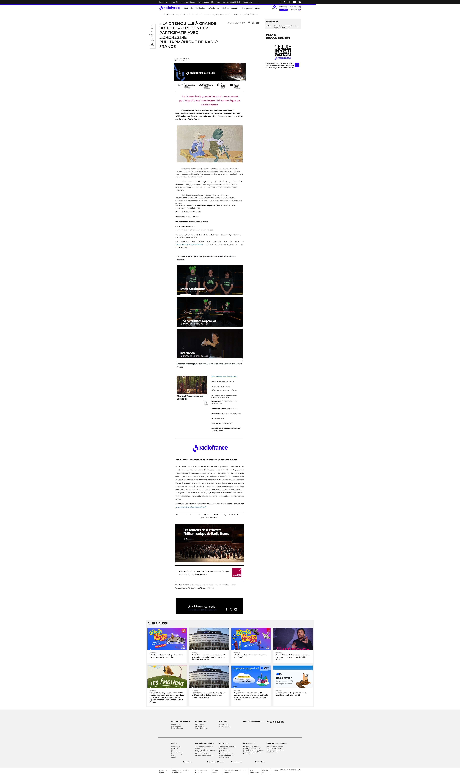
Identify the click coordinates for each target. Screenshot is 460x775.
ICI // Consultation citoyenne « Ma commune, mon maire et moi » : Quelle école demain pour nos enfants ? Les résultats (251, 696)
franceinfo (174, 2)
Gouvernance (224, 750)
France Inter (163, 2)
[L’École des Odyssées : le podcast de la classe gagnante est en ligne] (167, 638)
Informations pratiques (276, 743)
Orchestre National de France (204, 747)
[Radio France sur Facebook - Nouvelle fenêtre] (280, 2)
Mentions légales (163, 771)
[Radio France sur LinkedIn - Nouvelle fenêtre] (282, 722)
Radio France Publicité (252, 748)
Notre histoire (224, 757)
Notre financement (226, 756)
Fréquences (152, 34)
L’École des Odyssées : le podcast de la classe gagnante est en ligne (166, 656)
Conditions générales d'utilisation (180, 771)
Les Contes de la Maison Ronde (189, 244)
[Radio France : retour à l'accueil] (169, 8)
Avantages (283, 9)
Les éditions (293, 9)
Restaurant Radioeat (275, 750)
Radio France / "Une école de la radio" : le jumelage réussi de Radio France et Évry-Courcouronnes (209, 657)
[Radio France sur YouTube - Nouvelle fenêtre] (294, 2)
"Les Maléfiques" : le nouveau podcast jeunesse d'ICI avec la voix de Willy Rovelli (292, 657)
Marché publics (249, 754)
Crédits (275, 770)
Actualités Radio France (253, 721)
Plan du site (265, 771)
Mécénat (225, 8)
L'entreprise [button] (188, 8)
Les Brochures (224, 726)
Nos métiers (176, 726)
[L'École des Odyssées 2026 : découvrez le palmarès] (251, 638)
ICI (181, 2)
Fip (212, 2)
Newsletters (283, 6)
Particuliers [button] (200, 8)
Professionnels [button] (213, 8)
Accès (152, 40)
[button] (274, 7)
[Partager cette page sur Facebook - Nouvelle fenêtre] (249, 23)
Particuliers (260, 762)
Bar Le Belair (272, 752)
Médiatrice (199, 726)
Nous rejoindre (177, 728)
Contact (152, 45)
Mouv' (218, 2)
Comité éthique (201, 728)
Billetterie (293, 6)
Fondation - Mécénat (215, 762)
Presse (258, 8)
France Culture (189, 2)
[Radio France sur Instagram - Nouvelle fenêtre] (289, 2)
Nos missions (224, 752)
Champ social (247, 8)
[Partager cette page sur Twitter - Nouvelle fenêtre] (253, 23)
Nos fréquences (254, 771)
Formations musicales (204, 743)
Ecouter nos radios (274, 748)
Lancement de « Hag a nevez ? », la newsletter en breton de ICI (291, 694)
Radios (174, 743)
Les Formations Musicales (232, 2)
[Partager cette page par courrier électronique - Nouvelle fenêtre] (257, 23)
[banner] (230, 2)
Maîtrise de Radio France (204, 756)
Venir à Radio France (275, 746)
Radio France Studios (251, 746)
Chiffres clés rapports (227, 746)
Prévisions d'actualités (252, 752)
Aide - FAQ (199, 724)
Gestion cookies (215, 771)
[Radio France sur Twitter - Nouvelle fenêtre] (284, 2)
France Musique (203, 2)
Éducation (235, 8)
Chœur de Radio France (204, 754)
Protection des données (201, 771)
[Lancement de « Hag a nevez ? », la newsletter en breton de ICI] (293, 676)
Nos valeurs (223, 748)
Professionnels (249, 743)
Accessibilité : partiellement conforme (235, 771)
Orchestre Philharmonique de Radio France (205, 751)
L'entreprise (224, 743)
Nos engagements (226, 754)
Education (187, 762)
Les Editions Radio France (253, 750)
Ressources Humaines (180, 721)
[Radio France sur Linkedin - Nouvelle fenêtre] (299, 2)
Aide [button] (152, 28)
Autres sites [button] (248, 2)
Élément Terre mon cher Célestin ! (224, 377)
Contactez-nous (201, 721)
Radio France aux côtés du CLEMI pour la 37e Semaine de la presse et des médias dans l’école (208, 695)
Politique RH (176, 724)
